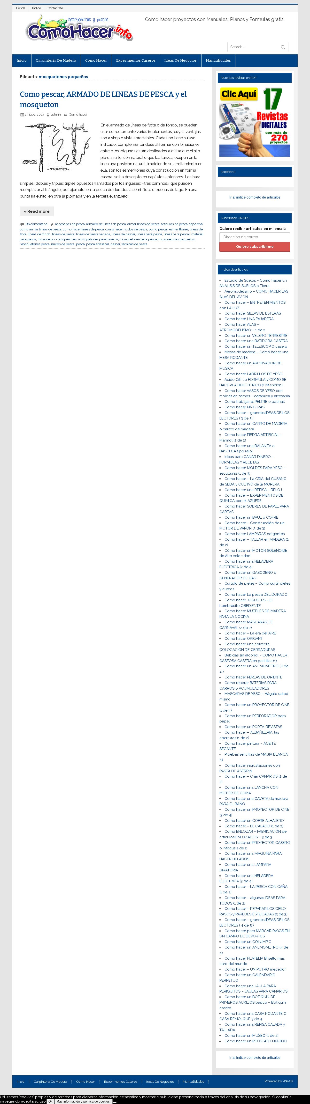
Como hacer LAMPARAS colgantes (255, 534)
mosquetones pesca (35, 244)
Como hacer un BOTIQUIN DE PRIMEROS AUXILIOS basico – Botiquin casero (252, 1002)
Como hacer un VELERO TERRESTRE (256, 335)
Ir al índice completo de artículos (254, 197)
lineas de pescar (123, 234)
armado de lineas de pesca (106, 224)
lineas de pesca (63, 234)
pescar (115, 244)
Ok (50, 1101)
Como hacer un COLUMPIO (248, 942)
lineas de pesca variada (93, 234)
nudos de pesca (63, 244)
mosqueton (46, 239)
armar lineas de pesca (143, 224)
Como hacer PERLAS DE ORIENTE (253, 677)
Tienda (20, 8)
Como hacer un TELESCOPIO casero (256, 346)
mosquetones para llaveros (98, 239)
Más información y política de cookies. (83, 1101)
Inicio (22, 60)
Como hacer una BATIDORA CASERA (256, 341)
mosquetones (66, 239)
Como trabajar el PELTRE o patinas (255, 401)
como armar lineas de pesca (41, 229)
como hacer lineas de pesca (83, 229)
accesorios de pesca (70, 224)
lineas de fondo (39, 234)
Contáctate (55, 8)
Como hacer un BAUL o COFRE (251, 517)
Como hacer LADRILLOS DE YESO (253, 374)
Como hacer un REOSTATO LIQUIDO (256, 1041)
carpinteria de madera (56, 60)
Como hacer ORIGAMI (243, 638)
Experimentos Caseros (135, 60)
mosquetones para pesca (138, 239)
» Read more (37, 211)
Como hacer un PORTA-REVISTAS (253, 727)
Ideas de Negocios (180, 60)
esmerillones (178, 229)
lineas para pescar (176, 234)
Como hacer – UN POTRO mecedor (255, 969)
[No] (114, 1102)
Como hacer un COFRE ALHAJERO (254, 820)
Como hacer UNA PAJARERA (249, 319)
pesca (80, 244)
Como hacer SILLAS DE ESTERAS (253, 313)
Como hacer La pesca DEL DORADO (256, 594)
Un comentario (36, 224)
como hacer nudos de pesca (126, 229)
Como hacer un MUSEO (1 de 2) (252, 1035)
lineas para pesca (149, 234)
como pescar (158, 229)
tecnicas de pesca (134, 244)
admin (56, 114)
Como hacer (96, 60)
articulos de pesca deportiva (182, 224)
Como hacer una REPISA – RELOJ (253, 490)
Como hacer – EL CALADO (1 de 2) (254, 826)
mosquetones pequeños (176, 239)
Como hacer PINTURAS (244, 407)
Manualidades (218, 60)
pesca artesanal (97, 244)
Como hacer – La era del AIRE (250, 633)
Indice (36, 8)
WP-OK (288, 1081)
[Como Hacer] (78, 39)
